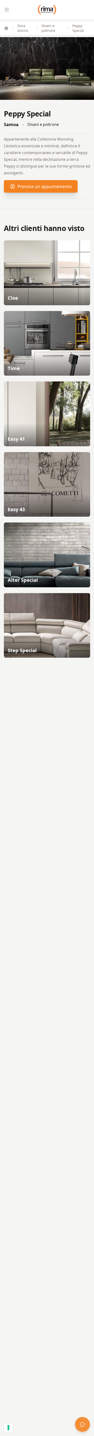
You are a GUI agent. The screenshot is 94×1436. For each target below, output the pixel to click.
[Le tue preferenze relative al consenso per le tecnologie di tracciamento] (8, 1427)
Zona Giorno (22, 28)
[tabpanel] (47, 68)
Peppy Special (78, 28)
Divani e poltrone (48, 28)
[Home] (6, 28)
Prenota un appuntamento (44, 186)
